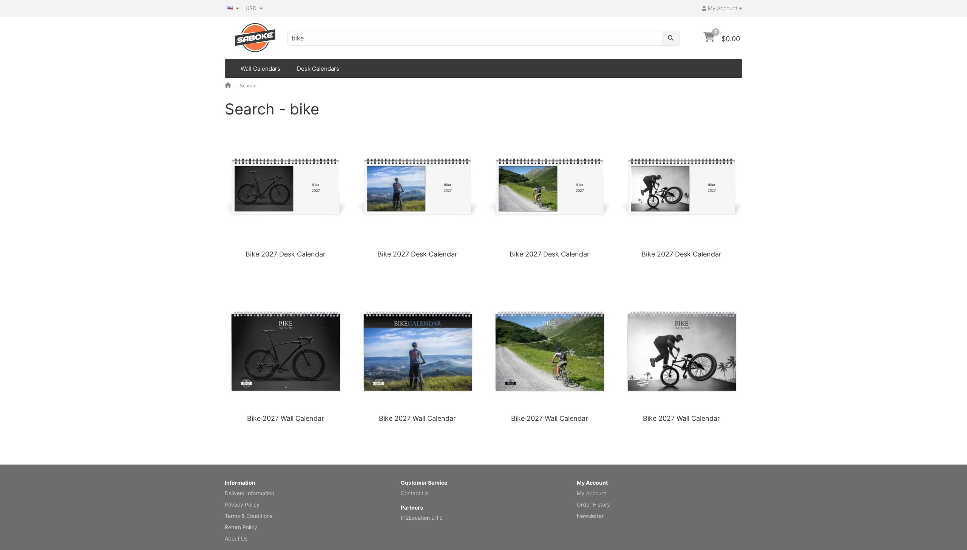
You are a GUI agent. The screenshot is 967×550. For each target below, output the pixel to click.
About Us (236, 538)
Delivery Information (249, 493)
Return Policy (241, 527)
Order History (593, 504)
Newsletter (590, 516)
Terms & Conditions (248, 516)
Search (247, 85)
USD (252, 8)
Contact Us (414, 493)
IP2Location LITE (421, 517)
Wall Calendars (260, 68)
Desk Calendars (318, 68)
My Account (591, 493)
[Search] (671, 38)
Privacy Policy (242, 504)
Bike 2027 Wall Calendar (285, 418)
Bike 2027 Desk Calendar (286, 254)
